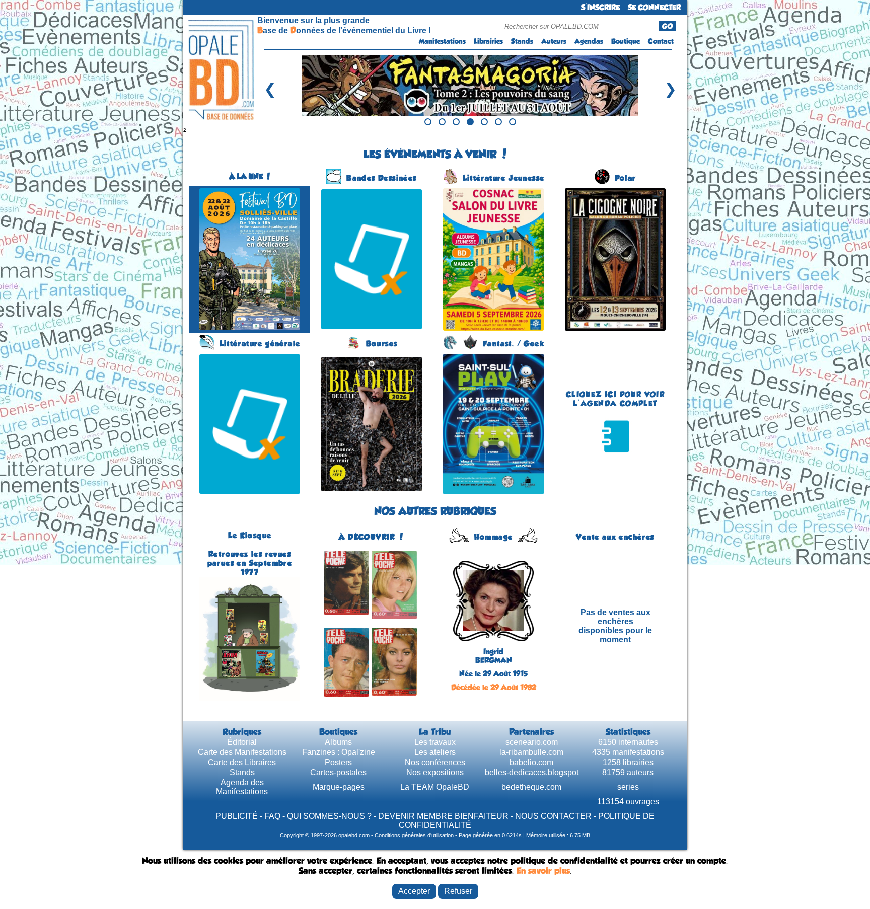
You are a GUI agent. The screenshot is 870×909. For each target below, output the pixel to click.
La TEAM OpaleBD (434, 787)
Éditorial (242, 742)
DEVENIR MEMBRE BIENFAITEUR (443, 816)
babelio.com (531, 762)
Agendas (588, 41)
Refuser (458, 891)
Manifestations (442, 41)
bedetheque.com (531, 787)
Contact (661, 41)
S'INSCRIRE (600, 7)
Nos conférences (435, 762)
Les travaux (435, 742)
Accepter (414, 891)
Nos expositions (435, 772)
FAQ (272, 816)
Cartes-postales (338, 772)
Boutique (625, 41)
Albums (338, 742)
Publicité (236, 816)
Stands (522, 41)
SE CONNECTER (654, 7)
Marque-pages (339, 787)
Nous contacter (553, 816)
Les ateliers (435, 752)
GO (667, 26)
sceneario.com (531, 742)
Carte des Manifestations (242, 752)
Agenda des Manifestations (242, 787)
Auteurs (553, 41)
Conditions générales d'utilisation (414, 835)
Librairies (488, 41)
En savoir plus (543, 871)
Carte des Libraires (242, 762)
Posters (338, 762)
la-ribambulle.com (531, 752)
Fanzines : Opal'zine (338, 752)
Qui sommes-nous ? (329, 816)
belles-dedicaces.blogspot (531, 772)
